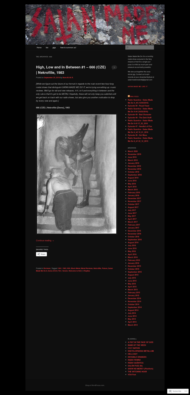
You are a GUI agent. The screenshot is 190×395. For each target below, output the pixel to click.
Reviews (47, 268)
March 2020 (133, 151)
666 (68, 268)
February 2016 (134, 260)
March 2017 (133, 221)
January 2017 (133, 227)
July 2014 (132, 313)
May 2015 (132, 283)
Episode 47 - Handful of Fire (140, 126)
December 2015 (134, 266)
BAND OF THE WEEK (137, 345)
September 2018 (135, 174)
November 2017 (134, 201)
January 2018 (133, 195)
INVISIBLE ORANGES (137, 357)
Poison (104, 268)
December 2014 (134, 298)
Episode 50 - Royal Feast (138, 105)
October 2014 (133, 304)
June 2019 (132, 157)
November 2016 (134, 233)
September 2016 (135, 239)
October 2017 (133, 204)
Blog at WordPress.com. (95, 385)
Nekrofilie (97, 268)
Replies (86, 271)
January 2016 (133, 263)
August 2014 (133, 310)
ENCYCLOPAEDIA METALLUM (141, 351)
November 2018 (134, 169)
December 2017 (134, 198)
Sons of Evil (52, 271)
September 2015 (135, 271)
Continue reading (45, 240)
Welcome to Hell (75, 271)
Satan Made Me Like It (137, 86)
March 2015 (133, 289)
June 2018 (132, 180)
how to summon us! (68, 47)
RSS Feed (134, 96)
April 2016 (132, 254)
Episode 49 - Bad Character (139, 114)
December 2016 (134, 230)
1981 (60, 268)
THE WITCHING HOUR (137, 371)
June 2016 (132, 248)
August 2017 (133, 207)
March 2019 (133, 160)
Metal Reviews (87, 268)
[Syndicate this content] (129, 96)
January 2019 (133, 163)
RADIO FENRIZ (134, 360)
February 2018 (134, 192)
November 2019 (134, 154)
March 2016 (133, 257)
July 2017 (132, 210)
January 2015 (133, 295)
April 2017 (132, 219)
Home (39, 47)
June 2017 (132, 213)
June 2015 (132, 280)
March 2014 (133, 325)
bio (47, 47)
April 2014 (132, 321)
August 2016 (133, 242)
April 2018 (132, 186)
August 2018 (133, 177)
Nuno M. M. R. (68, 77)
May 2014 (132, 319)
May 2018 (132, 183)
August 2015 (133, 274)
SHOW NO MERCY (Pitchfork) (140, 368)
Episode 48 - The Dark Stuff (139, 117)
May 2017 (132, 216)
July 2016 (132, 245)
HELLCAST (132, 354)
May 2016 (132, 251)
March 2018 (133, 189)
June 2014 (132, 316)
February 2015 (134, 292)
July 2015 (132, 277)
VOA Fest (132, 374)
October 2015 (133, 269)
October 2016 (133, 236)
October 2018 (133, 171)
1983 (64, 268)
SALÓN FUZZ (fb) (135, 365)
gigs (54, 47)
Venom (65, 271)
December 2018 (134, 166)
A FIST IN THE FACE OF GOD (140, 342)
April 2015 (132, 286)
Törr (59, 271)
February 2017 (134, 224)
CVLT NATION (134, 348)
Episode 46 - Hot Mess (137, 135)
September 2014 (135, 307)
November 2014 (134, 301)
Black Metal (75, 268)
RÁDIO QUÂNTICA (135, 362)
